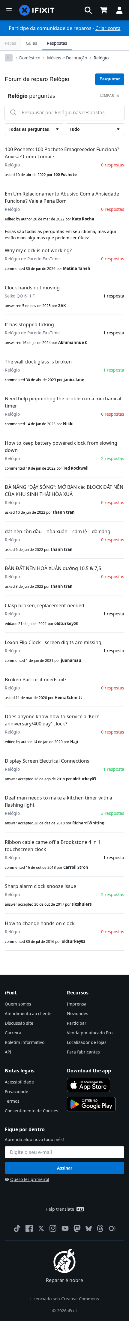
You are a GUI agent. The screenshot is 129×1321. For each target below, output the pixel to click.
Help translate (60, 1209)
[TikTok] (17, 1228)
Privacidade (16, 1091)
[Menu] (9, 10)
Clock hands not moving (32, 287)
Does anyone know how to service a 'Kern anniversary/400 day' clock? (52, 720)
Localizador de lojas (86, 1042)
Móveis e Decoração (67, 58)
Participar (76, 1023)
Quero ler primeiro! (29, 1179)
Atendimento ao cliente (28, 1013)
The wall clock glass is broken (38, 361)
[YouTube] (65, 1228)
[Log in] (119, 10)
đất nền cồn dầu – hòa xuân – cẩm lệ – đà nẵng (57, 531)
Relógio (101, 58)
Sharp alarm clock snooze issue (40, 886)
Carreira (13, 1033)
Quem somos (18, 1004)
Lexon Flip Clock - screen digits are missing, (54, 642)
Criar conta (108, 28)
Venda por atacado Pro (89, 1033)
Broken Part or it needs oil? (35, 679)
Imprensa (76, 1004)
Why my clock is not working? (38, 250)
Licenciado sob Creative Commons (64, 1299)
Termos (12, 1101)
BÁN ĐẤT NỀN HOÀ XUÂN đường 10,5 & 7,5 (53, 568)
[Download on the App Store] (88, 1085)
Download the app (89, 1070)
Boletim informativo (24, 1042)
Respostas (57, 43)
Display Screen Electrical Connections (47, 761)
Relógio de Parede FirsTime (32, 259)
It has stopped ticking (29, 324)
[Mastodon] (77, 1228)
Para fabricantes (83, 1052)
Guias (31, 43)
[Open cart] (104, 10)
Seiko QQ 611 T (20, 296)
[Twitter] (41, 1228)
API (8, 1052)
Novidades (77, 1013)
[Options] (9, 57)
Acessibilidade (19, 1082)
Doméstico (29, 58)
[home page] (37, 10)
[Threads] (100, 1228)
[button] (88, 10)
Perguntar (110, 78)
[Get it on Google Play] (91, 1104)
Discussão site (19, 1023)
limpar (107, 95)
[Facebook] (29, 1228)
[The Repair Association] (112, 1228)
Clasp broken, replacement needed (44, 605)
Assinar (64, 1168)
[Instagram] (53, 1228)
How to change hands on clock (40, 923)
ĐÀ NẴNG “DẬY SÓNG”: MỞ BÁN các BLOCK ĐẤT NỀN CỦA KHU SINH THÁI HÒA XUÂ (64, 491)
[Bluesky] (89, 1228)
